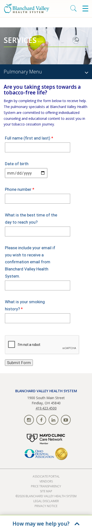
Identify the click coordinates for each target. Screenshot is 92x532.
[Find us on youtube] (66, 420)
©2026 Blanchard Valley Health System (46, 496)
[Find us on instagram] (29, 420)
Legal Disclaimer (46, 501)
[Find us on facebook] (41, 420)
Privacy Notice (46, 506)
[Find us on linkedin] (53, 420)
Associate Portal (46, 476)
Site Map (46, 491)
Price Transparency (46, 486)
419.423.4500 (46, 408)
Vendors (46, 481)
